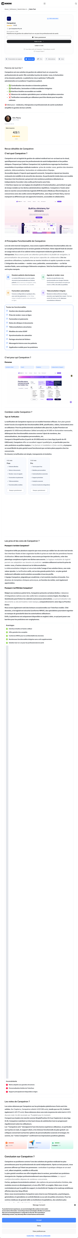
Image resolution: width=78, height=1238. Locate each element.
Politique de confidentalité (42, 1235)
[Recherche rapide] (75, 4)
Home (6, 9)
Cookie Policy (30, 1235)
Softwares (13, 9)
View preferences (39, 1231)
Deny (39, 1226)
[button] (75, 1205)
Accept (39, 1220)
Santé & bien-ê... (23, 9)
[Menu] (44, 4)
